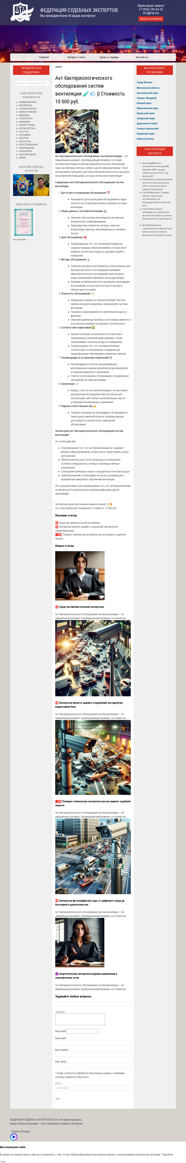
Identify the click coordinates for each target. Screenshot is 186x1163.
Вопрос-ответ (76, 57)
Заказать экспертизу (151, 18)
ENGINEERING (25, 122)
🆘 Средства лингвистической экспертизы (77, 522)
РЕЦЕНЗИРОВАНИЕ (27, 154)
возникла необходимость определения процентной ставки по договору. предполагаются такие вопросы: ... (157, 215)
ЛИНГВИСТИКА (25, 105)
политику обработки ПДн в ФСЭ (71, 1077)
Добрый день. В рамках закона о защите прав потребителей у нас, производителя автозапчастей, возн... (156, 199)
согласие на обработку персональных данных (88, 1073)
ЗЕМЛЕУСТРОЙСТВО (28, 112)
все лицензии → (20, 239)
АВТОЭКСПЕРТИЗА (27, 128)
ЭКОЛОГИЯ (24, 138)
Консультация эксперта (155, 151)
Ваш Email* (60, 1031)
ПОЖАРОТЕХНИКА (27, 125)
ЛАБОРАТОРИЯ (25, 151)
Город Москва (144, 82)
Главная (44, 57)
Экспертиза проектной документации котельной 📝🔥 (83, 504)
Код (63, 1012)
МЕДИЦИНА (24, 115)
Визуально (58, 1012)
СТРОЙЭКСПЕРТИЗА (28, 108)
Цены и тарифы (109, 57)
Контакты (142, 57)
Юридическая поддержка (31, 70)
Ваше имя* (60, 1038)
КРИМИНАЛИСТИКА (27, 102)
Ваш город (60, 1061)
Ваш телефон (62, 1049)
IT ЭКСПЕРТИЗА (26, 118)
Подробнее (167, 1154)
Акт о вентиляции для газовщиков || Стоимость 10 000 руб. (86, 508)
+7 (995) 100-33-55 (151, 9)
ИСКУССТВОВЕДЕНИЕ (28, 144)
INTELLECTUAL (25, 141)
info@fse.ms (151, 13)
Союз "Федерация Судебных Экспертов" (61, 1123)
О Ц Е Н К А (23, 131)
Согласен (3, 1161)
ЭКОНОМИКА (25, 135)
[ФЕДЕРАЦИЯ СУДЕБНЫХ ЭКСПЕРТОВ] (22, 21)
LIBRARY (58, 67)
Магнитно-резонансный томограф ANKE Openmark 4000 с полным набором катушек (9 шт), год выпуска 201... (155, 170)
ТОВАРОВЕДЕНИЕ (26, 148)
